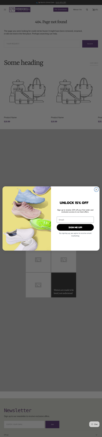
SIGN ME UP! (75, 227)
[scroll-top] (96, 431)
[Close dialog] (96, 189)
